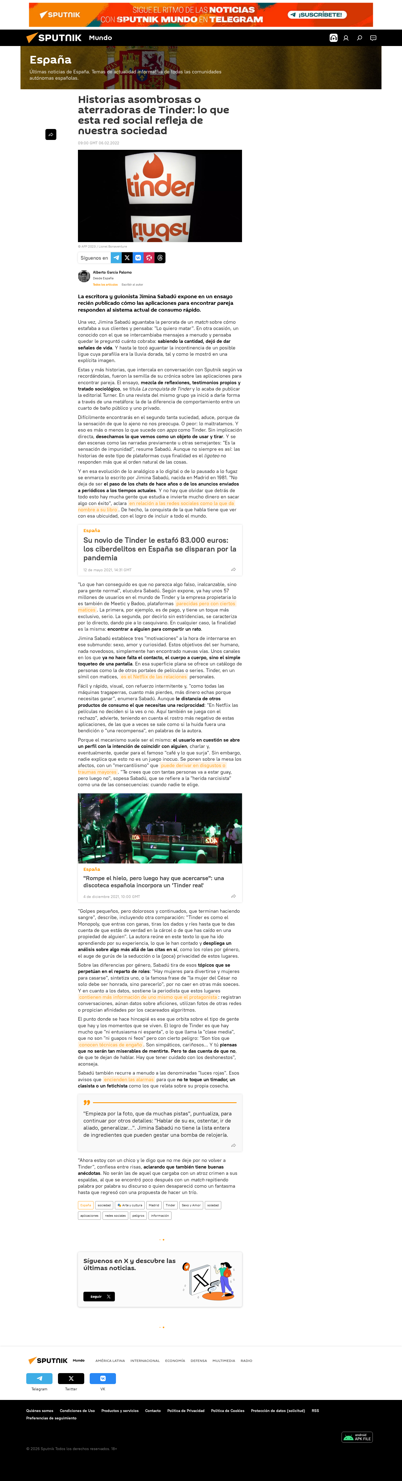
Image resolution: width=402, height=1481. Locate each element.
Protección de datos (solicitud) (278, 1410)
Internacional (145, 1360)
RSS (315, 1410)
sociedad (104, 1205)
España (91, 530)
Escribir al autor (132, 284)
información (160, 1215)
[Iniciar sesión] (345, 37)
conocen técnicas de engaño (110, 1044)
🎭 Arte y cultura (129, 1205)
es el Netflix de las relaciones (154, 676)
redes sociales (115, 1215)
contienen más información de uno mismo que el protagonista (148, 997)
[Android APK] (357, 1438)
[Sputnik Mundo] (56, 44)
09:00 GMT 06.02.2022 (98, 142)
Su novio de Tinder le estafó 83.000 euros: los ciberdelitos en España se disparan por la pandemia (160, 549)
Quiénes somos (39, 1410)
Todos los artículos (105, 284)
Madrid (154, 1205)
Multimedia (223, 1360)
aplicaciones (89, 1215)
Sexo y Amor (191, 1205)
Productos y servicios (120, 1410)
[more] (233, 569)
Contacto (153, 1410)
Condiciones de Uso (77, 1410)
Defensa (199, 1360)
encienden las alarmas (129, 1079)
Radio (246, 1360)
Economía (175, 1360)
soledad (213, 1205)
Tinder (170, 1205)
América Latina (110, 1360)
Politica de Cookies (227, 1410)
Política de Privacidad (186, 1410)
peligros (138, 1215)
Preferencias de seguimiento (51, 1418)
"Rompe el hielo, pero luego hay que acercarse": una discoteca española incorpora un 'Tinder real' (153, 881)
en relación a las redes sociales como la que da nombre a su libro (156, 506)
